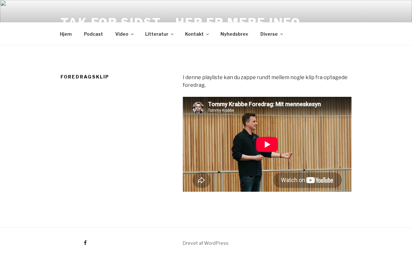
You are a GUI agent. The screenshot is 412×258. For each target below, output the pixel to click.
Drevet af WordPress (206, 243)
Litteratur (156, 34)
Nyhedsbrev (234, 34)
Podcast (93, 34)
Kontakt (194, 34)
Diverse (269, 34)
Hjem (66, 34)
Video (121, 34)
